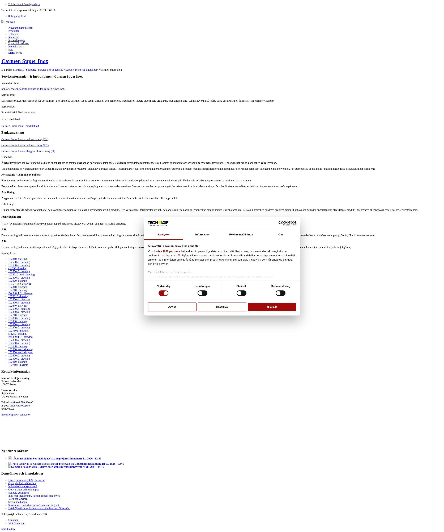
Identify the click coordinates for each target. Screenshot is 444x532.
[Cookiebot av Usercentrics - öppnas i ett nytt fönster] (281, 223)
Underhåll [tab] (6, 156)
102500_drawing (17, 346)
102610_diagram (17, 361)
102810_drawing (17, 258)
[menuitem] (225, 4)
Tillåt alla (272, 307)
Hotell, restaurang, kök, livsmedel (26, 480)
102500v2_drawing (19, 271)
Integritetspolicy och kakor (16, 414)
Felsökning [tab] (7, 204)
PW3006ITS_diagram (20, 293)
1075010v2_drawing (19, 283)
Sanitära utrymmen (18, 492)
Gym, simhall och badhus (22, 483)
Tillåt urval (222, 307)
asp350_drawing (17, 268)
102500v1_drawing (19, 262)
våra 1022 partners (168, 251)
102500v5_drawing (19, 355)
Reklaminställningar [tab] (241, 234)
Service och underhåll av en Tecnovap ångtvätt (33, 505)
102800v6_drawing (19, 311)
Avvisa (172, 307)
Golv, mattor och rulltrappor (23, 489)
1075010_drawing (18, 296)
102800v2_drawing (19, 339)
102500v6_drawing (19, 302)
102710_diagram (17, 315)
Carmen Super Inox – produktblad (20, 125)
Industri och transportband (22, 486)
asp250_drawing (17, 333)
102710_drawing (17, 290)
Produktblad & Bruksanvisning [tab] (18, 112)
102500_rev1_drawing (20, 349)
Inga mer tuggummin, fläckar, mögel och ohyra (34, 495)
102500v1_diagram (19, 299)
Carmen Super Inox (24, 61)
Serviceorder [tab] (8, 94)
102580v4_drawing (19, 343)
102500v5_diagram (19, 308)
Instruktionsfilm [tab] (10, 83)
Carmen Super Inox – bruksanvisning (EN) (25, 145)
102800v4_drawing (19, 324)
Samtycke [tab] (163, 234)
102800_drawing (17, 321)
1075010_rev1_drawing (21, 274)
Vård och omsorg (17, 498)
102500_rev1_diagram (20, 352)
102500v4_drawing (19, 265)
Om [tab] (280, 234)
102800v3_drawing (19, 318)
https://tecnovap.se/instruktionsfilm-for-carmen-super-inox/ (33, 88)
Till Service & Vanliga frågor (24, 4)
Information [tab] (202, 234)
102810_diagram (17, 286)
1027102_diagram (18, 364)
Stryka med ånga (17, 501)
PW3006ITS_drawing (20, 336)
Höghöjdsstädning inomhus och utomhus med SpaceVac (39, 508)
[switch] (202, 293)
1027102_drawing (18, 330)
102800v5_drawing (19, 327)
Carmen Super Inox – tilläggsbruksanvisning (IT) (28, 151)
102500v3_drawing (19, 358)
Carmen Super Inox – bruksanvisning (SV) (24, 139)
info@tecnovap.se (20, 405)
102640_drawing (17, 305)
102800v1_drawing (19, 277)
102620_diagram (17, 280)
